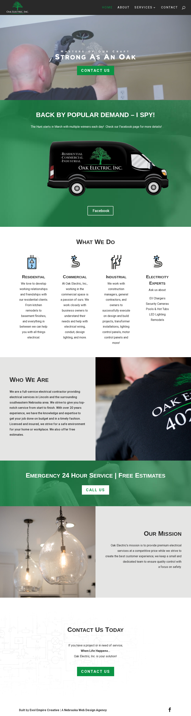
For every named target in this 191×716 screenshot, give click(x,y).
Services (143, 7)
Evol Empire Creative (44, 710)
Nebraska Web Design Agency (85, 710)
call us (95, 490)
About (124, 7)
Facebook (101, 210)
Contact (169, 7)
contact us (95, 70)
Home (107, 7)
